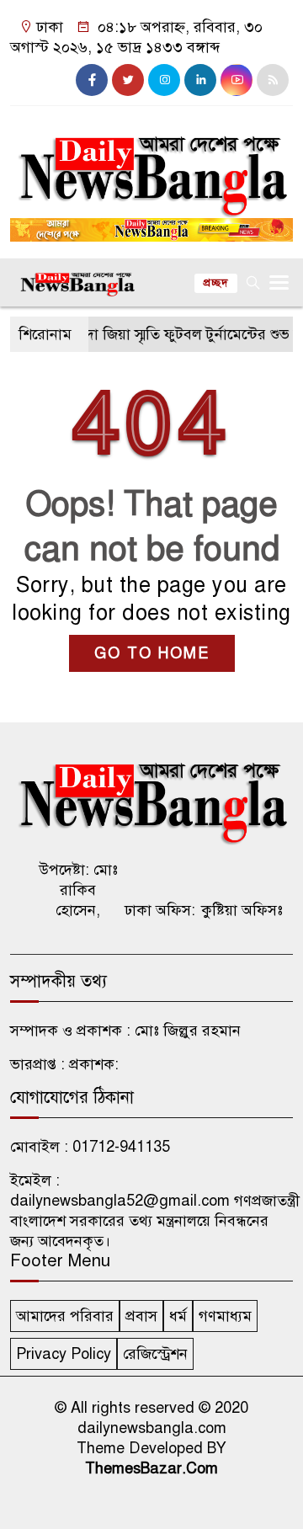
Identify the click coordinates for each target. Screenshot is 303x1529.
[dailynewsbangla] (151, 166)
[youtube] (236, 80)
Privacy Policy (63, 1354)
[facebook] (92, 80)
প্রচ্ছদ (216, 283)
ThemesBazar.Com (151, 1468)
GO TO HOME (152, 653)
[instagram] (164, 80)
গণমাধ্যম (225, 1316)
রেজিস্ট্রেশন (155, 1354)
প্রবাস (141, 1316)
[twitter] (128, 80)
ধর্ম (178, 1316)
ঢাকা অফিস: (160, 910)
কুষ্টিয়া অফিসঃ (242, 910)
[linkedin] (200, 80)
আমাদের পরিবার (65, 1316)
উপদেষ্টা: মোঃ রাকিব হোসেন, (78, 889)
